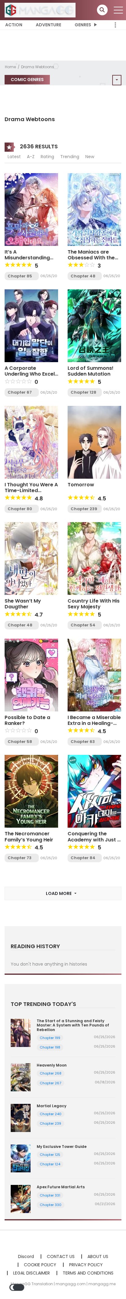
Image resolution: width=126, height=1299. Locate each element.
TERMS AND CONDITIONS (88, 1273)
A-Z (31, 157)
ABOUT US (97, 1256)
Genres (83, 25)
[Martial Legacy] (21, 1117)
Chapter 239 (84, 509)
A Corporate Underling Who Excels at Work (31, 374)
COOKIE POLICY (40, 1265)
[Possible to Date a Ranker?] (31, 675)
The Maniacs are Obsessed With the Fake (91, 257)
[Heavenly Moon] (21, 1077)
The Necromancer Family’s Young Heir (29, 836)
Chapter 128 (83, 392)
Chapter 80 (20, 509)
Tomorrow (81, 484)
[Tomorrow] (94, 442)
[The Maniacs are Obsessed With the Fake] (94, 209)
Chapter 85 (20, 276)
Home (10, 66)
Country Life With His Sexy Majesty (94, 603)
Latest (14, 157)
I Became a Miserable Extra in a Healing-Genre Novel (94, 723)
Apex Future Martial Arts (61, 1187)
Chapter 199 (50, 1037)
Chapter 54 (83, 625)
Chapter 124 (50, 1164)
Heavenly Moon (52, 1065)
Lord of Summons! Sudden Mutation (90, 371)
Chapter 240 (50, 1114)
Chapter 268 (50, 1073)
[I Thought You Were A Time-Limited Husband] (31, 442)
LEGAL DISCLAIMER (31, 1273)
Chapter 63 (83, 741)
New (89, 157)
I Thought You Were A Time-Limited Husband (31, 490)
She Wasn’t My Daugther (23, 603)
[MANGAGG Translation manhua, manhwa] (40, 10)
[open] (118, 10)
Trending (69, 157)
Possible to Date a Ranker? (27, 720)
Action (13, 25)
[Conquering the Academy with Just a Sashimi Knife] (94, 791)
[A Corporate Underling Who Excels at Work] (31, 325)
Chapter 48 (83, 276)
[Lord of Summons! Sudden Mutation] (94, 325)
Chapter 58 (20, 741)
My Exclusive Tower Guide (62, 1146)
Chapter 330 (50, 1204)
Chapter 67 (20, 392)
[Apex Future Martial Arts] (21, 1199)
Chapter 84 (83, 858)
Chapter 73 (19, 858)
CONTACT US (61, 1256)
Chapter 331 (50, 1195)
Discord (26, 1256)
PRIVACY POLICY (86, 1265)
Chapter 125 (50, 1154)
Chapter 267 (50, 1083)
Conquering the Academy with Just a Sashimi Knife (94, 839)
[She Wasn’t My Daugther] (31, 558)
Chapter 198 (50, 1047)
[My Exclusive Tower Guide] (21, 1158)
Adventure (48, 25)
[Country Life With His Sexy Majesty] (94, 558)
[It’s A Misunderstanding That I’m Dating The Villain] (31, 209)
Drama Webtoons (37, 66)
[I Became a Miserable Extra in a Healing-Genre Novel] (94, 675)
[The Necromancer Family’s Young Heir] (31, 791)
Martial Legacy (51, 1105)
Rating (47, 157)
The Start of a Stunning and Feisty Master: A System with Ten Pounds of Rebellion (73, 1025)
